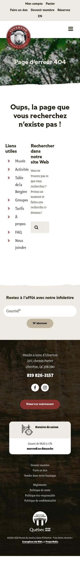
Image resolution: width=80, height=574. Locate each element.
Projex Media (52, 541)
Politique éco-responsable (40, 495)
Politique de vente (40, 490)
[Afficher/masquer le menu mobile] (71, 29)
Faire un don (40, 470)
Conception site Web (32, 541)
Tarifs (19, 208)
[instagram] (45, 387)
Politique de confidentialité (40, 500)
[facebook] (35, 387)
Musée (20, 161)
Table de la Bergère (21, 185)
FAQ (18, 232)
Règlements (40, 485)
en (40, 16)
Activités (22, 169)
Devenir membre (40, 465)
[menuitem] (40, 17)
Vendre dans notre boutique (40, 475)
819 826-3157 (40, 375)
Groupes (21, 200)
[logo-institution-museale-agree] (40, 513)
